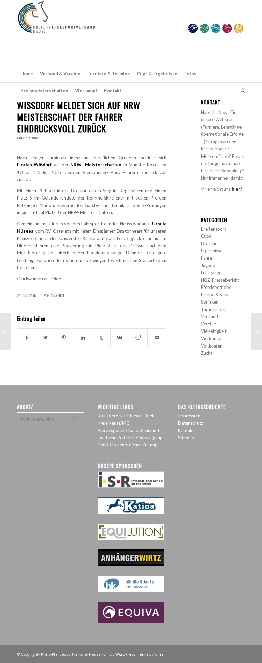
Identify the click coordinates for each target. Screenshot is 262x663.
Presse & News (215, 294)
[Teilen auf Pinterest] (64, 338)
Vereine (208, 323)
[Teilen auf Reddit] (138, 338)
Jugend (208, 265)
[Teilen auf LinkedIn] (82, 338)
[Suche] (241, 90)
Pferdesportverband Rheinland (128, 430)
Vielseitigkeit (214, 331)
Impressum (189, 415)
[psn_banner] (131, 32)
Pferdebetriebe (216, 287)
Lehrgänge (211, 272)
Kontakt (186, 430)
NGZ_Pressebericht (220, 280)
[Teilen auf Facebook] (26, 338)
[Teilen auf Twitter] (45, 338)
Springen (209, 302)
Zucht (206, 353)
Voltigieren (211, 346)
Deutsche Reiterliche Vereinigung (130, 437)
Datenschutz (190, 423)
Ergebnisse (211, 250)
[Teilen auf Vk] (120, 338)
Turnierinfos (213, 309)
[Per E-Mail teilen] (157, 338)
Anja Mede (57, 295)
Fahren (22, 138)
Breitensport (213, 229)
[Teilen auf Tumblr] (101, 338)
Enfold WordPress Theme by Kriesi (134, 654)
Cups (206, 236)
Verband (35, 138)
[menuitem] (27, 73)
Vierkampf (211, 338)
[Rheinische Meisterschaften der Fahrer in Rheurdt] (5, 331)
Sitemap (186, 437)
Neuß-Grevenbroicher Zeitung (127, 444)
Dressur (209, 243)
